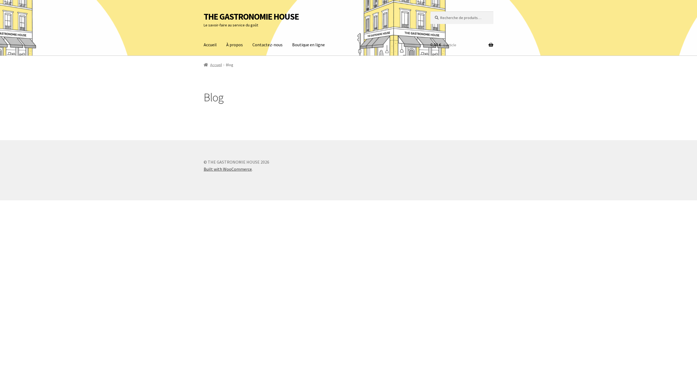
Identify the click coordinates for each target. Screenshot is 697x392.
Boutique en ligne (308, 44)
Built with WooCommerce (228, 169)
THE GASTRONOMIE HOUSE (251, 16)
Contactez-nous (267, 44)
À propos (234, 44)
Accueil (210, 44)
